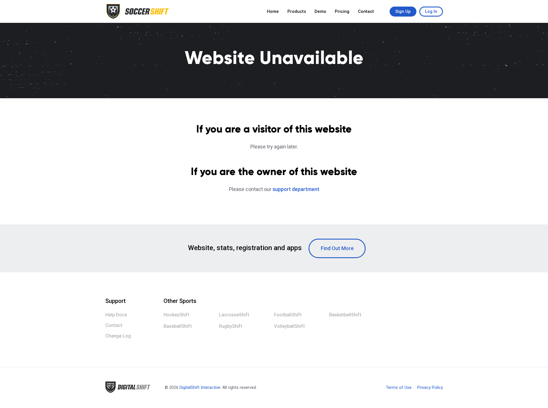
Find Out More (337, 248)
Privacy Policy (430, 387)
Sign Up (403, 11)
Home (273, 11)
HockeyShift (177, 314)
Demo (320, 11)
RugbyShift (230, 326)
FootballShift (288, 314)
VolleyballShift (289, 326)
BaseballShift (178, 326)
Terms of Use (399, 387)
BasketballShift (345, 314)
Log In (431, 11)
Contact (366, 11)
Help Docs (116, 314)
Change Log (118, 336)
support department (296, 189)
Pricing (342, 11)
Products (296, 11)
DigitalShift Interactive (200, 387)
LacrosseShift (234, 314)
